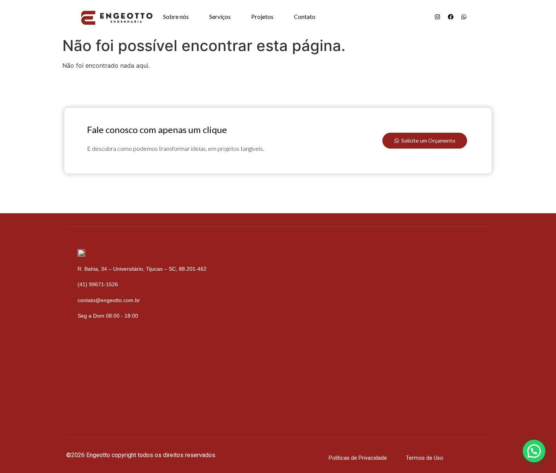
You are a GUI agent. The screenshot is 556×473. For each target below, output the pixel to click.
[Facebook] (450, 16)
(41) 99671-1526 (98, 284)
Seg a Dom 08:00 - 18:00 (108, 316)
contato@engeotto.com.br (109, 300)
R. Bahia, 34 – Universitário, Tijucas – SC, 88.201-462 (142, 269)
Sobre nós (176, 16)
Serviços (220, 16)
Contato (304, 16)
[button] (534, 451)
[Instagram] (437, 16)
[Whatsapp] (463, 16)
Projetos (262, 16)
